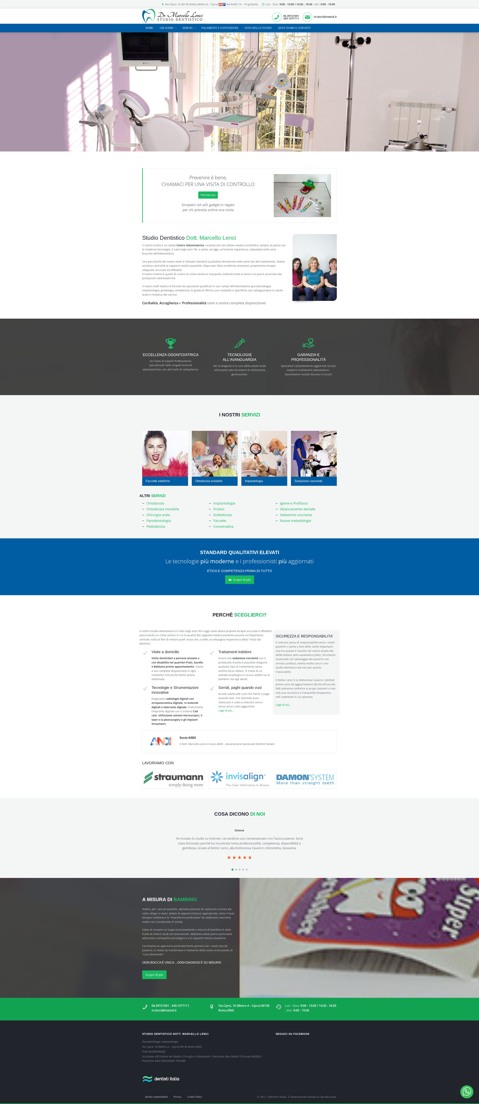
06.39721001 (291, 16)
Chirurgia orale (158, 515)
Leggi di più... (226, 710)
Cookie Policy (194, 1096)
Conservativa (223, 526)
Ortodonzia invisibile (208, 481)
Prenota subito (160, 105)
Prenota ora (208, 195)
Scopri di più (241, 580)
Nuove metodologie (295, 520)
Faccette (219, 520)
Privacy (177, 1096)
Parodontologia (159, 520)
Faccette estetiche (158, 481)
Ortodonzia (155, 503)
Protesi (218, 509)
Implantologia (254, 481)
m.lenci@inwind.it (325, 17)
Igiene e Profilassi (294, 503)
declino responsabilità (156, 1096)
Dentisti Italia (277, 1097)
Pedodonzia (156, 526)
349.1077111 (291, 18)
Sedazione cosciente (308, 481)
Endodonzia (222, 515)
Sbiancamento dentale (297, 509)
